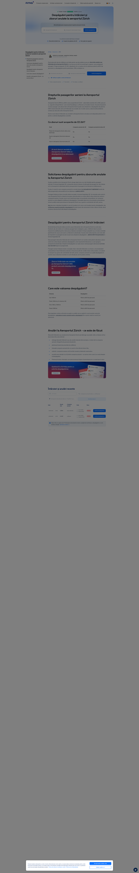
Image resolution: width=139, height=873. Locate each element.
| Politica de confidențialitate (72, 867)
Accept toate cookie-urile (100, 863)
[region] (69, 865)
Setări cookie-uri (100, 867)
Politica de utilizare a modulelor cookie (57, 867)
